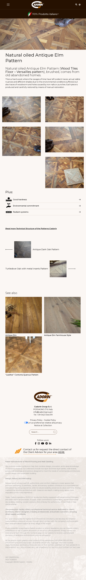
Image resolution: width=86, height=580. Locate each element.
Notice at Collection (43, 425)
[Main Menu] (8, 4)
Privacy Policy (36, 420)
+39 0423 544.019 (45, 415)
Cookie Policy (50, 420)
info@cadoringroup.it (43, 412)
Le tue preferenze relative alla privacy (45, 423)
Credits (29, 562)
